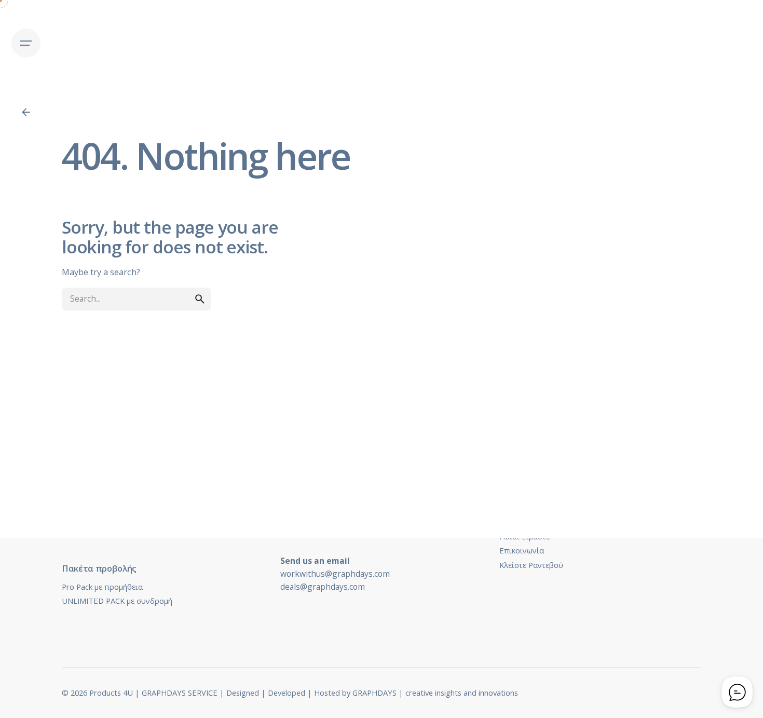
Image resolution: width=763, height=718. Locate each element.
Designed (242, 692)
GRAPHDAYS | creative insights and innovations (435, 692)
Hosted (327, 692)
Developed (286, 692)
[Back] (25, 112)
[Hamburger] (25, 43)
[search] (199, 299)
